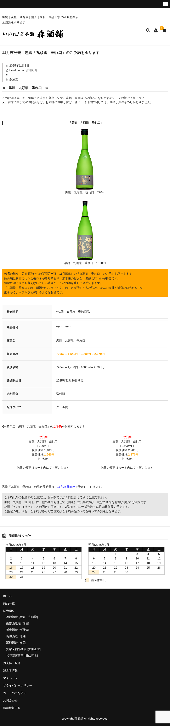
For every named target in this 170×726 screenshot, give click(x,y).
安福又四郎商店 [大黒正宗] (23, 649)
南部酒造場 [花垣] (17, 623)
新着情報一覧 (12, 708)
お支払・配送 (12, 663)
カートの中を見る (14, 693)
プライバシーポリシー (17, 685)
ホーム (7, 596)
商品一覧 (9, 603)
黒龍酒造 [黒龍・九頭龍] (22, 617)
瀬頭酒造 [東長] (16, 642)
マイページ (10, 678)
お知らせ (32, 70)
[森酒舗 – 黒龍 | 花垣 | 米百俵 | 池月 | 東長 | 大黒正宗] (33, 36)
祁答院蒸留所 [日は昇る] (22, 655)
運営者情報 (10, 670)
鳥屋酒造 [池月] (16, 636)
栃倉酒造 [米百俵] (17, 629)
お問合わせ (10, 700)
